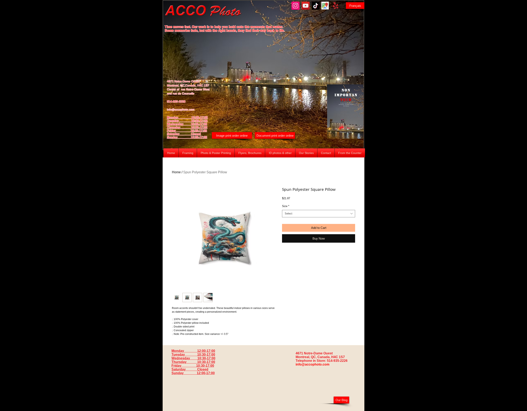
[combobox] (318, 213)
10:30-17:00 (199, 127)
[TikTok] (316, 6)
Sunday (179, 137)
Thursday (179, 127)
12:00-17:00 (199, 137)
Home (176, 172)
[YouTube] (306, 6)
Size (285, 206)
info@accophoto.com (181, 109)
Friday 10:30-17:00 (187, 130)
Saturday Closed (184, 133)
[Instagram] (295, 6)
